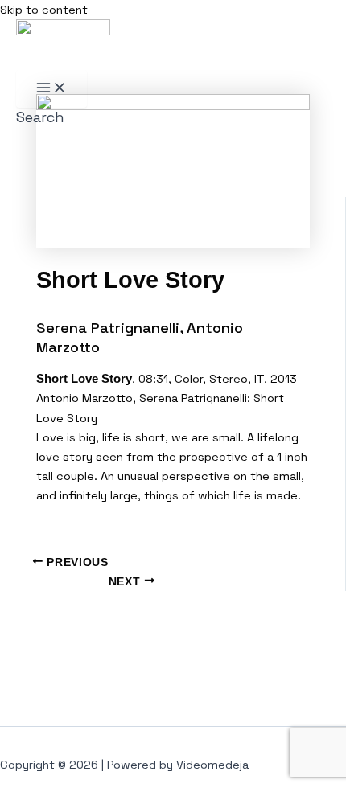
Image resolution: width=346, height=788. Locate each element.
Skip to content (44, 9)
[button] (40, 117)
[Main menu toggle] (51, 89)
